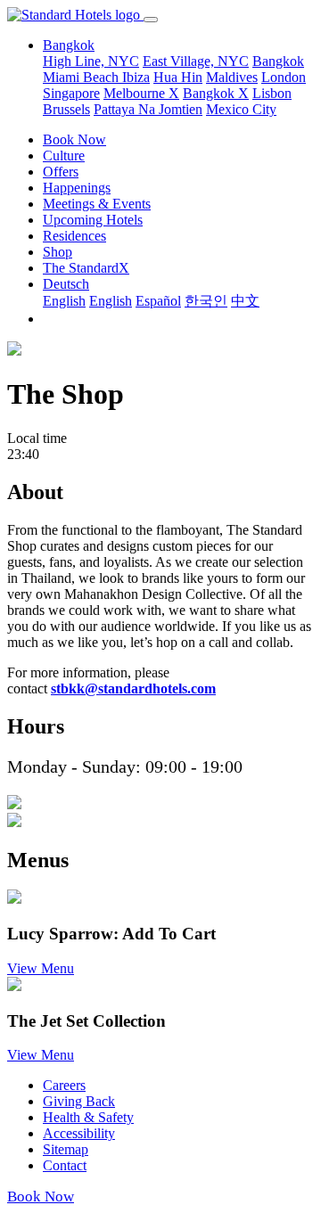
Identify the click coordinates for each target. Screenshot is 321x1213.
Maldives (232, 77)
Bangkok (278, 61)
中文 (245, 300)
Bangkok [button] (69, 45)
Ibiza (136, 77)
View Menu (40, 968)
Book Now (74, 139)
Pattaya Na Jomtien (148, 109)
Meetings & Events (97, 203)
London (283, 77)
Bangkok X (216, 93)
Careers (64, 1085)
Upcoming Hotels (93, 219)
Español (158, 300)
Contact (64, 1165)
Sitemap (65, 1149)
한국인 (206, 300)
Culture (64, 155)
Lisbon (272, 93)
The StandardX (86, 267)
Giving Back (79, 1101)
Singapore (71, 93)
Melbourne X (141, 93)
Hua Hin (177, 77)
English (64, 300)
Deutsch (66, 283)
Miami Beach (82, 77)
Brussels (66, 109)
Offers (60, 171)
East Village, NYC (196, 61)
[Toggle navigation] (151, 19)
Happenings (77, 187)
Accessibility (79, 1133)
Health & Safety (88, 1117)
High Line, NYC (91, 61)
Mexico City (241, 109)
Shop (57, 251)
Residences (74, 235)
